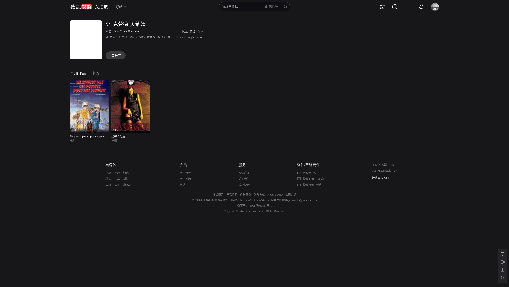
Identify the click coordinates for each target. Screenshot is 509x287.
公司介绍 (290, 194)
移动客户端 (310, 172)
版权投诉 (244, 184)
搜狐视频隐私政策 (217, 200)
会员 (183, 165)
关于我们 (244, 178)
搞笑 (117, 184)
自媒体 (110, 165)
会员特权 (185, 172)
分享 (118, 55)
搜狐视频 (81, 6)
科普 (108, 178)
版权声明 (236, 200)
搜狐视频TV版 (312, 184)
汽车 (117, 178)
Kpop (117, 172)
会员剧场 (185, 178)
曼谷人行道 (118, 136)
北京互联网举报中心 (384, 170)
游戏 (126, 172)
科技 (126, 178)
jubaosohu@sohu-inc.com (303, 200)
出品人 (127, 184)
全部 (108, 172)
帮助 (182, 184)
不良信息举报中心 (383, 164)
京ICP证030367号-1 (260, 205)
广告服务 (245, 194)
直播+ (320, 178)
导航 (119, 7)
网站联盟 (244, 172)
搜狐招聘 (231, 194)
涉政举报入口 (380, 177)
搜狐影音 (308, 178)
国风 (108, 184)
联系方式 (259, 194)
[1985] (89, 82)
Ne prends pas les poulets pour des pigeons (89, 137)
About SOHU (275, 194)
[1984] (130, 82)
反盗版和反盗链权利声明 (260, 200)
